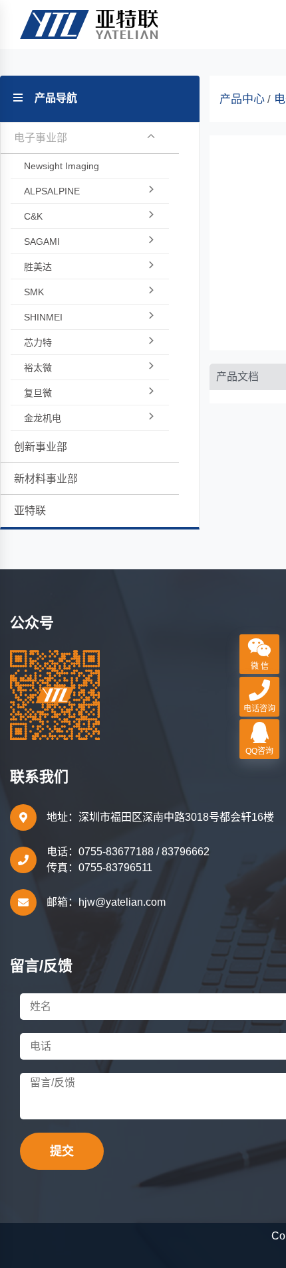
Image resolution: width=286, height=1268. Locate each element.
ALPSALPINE (52, 191)
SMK (34, 292)
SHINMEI (43, 317)
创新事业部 (40, 447)
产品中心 (242, 99)
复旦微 (38, 392)
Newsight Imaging (61, 166)
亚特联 (30, 510)
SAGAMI (42, 241)
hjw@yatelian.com (122, 902)
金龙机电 (42, 418)
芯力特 (38, 342)
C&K (33, 216)
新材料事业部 (46, 478)
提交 (62, 1151)
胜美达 (38, 266)
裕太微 (38, 367)
